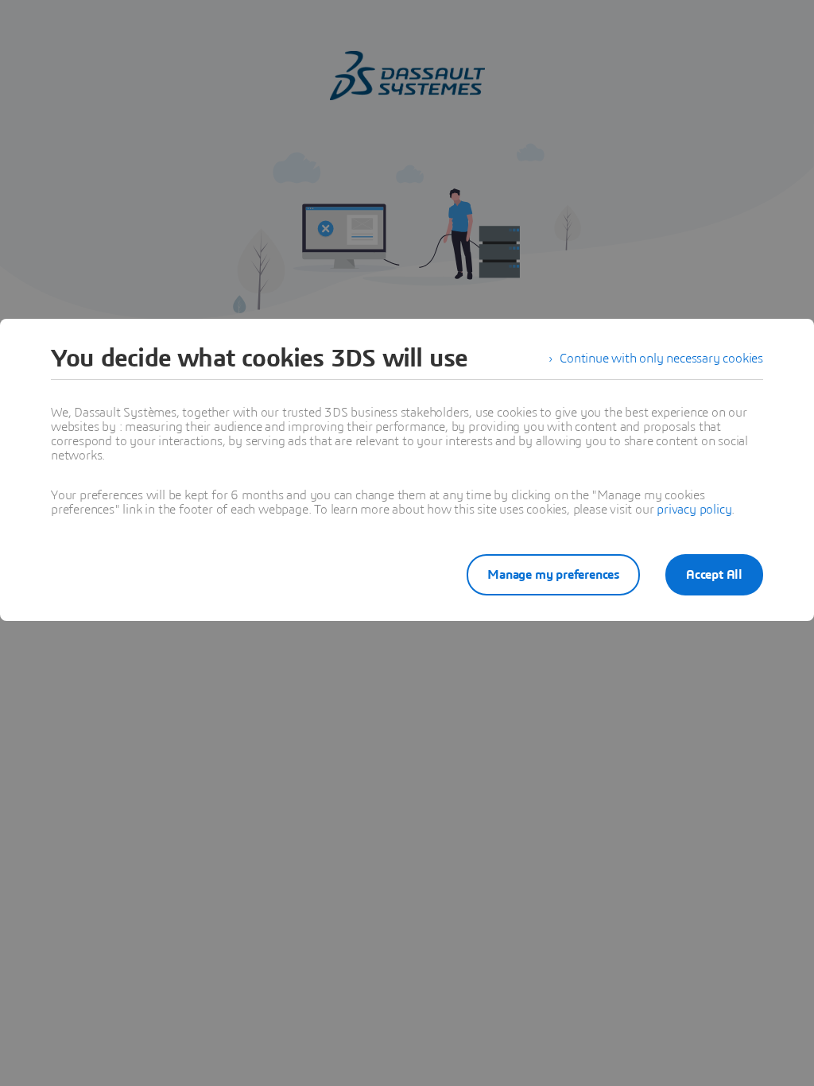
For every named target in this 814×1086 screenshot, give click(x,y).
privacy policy (694, 509)
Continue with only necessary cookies (661, 358)
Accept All (714, 574)
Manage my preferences (553, 574)
